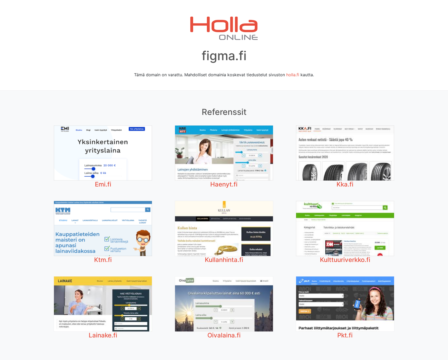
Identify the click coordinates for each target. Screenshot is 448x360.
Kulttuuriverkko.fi (345, 260)
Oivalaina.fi (224, 335)
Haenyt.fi (223, 184)
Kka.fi (345, 184)
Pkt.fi (345, 335)
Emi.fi (103, 184)
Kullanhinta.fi (224, 260)
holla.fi (292, 74)
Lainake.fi (103, 335)
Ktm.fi (103, 260)
